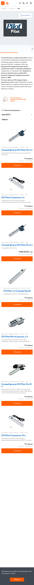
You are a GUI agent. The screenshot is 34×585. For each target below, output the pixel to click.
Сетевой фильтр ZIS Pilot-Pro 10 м (16, 385)
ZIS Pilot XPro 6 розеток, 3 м (14, 336)
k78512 (22, 242)
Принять (17, 580)
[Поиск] (20, 3)
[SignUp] (27, 3)
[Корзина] (31, 3)
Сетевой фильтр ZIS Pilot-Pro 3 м (16, 150)
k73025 (22, 334)
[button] (11, 110)
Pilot (27, 147)
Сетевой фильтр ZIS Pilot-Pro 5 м (17, 245)
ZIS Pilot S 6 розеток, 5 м (12, 197)
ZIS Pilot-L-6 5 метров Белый (17, 291)
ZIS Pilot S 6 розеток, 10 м (13, 435)
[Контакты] (23, 3)
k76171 (21, 195)
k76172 (22, 433)
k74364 (22, 147)
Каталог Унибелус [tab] (10, 49)
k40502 (22, 381)
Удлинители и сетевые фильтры (9, 147)
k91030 (24, 288)
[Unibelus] (7, 3)
